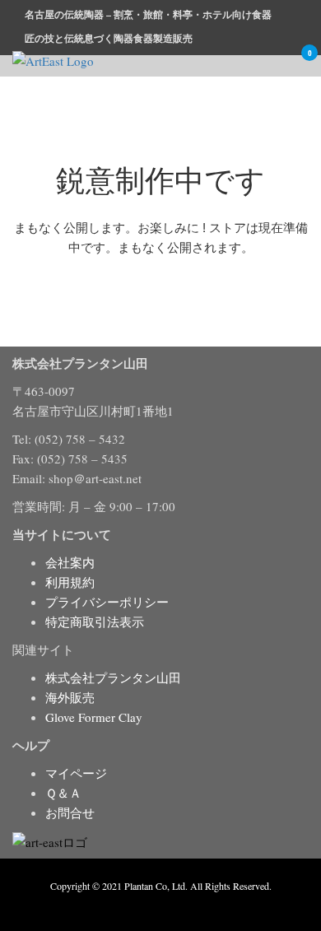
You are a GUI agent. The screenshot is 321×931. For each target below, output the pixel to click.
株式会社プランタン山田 (113, 677)
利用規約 (70, 582)
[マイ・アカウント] (277, 63)
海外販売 (70, 697)
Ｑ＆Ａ (63, 792)
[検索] (254, 63)
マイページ (76, 773)
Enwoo (148, 904)
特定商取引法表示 (94, 621)
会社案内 (70, 562)
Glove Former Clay (93, 717)
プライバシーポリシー (107, 602)
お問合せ (70, 812)
